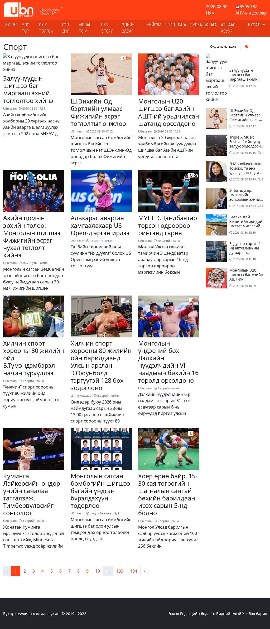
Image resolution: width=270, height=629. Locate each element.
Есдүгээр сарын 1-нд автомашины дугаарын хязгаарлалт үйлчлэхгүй (245, 252)
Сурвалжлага (203, 24)
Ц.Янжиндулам (81, 395)
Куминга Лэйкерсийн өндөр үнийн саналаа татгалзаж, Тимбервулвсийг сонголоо (31, 494)
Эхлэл (11, 24)
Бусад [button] (255, 24)
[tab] (246, 46)
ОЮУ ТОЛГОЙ (46, 28)
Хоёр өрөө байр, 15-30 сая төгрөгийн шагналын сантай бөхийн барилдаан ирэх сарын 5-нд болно (167, 494)
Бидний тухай (228, 613)
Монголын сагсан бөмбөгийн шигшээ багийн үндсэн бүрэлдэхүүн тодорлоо (100, 491)
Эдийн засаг (128, 28)
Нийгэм (154, 24)
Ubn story (107, 28)
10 (97, 571)
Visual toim (85, 28)
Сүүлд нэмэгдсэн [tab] (223, 46)
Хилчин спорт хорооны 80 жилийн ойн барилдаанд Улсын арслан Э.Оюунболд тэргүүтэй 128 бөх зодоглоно (101, 365)
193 (119, 571)
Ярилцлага (175, 24)
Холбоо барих (254, 613)
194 (133, 571)
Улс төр (25, 28)
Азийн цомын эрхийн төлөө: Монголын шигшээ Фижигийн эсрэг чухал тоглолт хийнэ (32, 236)
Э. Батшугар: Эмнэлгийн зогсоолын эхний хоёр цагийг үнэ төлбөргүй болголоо (244, 201)
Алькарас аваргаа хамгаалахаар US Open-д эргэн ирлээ (100, 225)
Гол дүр (66, 28)
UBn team (10, 108)
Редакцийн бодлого (197, 613)
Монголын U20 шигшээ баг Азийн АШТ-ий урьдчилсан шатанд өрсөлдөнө (168, 112)
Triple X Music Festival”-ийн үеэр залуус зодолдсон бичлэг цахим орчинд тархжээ (245, 146)
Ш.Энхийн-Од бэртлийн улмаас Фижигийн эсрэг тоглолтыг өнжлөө (98, 112)
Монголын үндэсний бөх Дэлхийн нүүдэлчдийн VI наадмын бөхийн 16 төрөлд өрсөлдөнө (168, 362)
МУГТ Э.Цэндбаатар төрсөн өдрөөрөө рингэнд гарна (167, 225)
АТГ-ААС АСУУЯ (228, 28)
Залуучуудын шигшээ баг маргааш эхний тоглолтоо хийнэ (28, 89)
